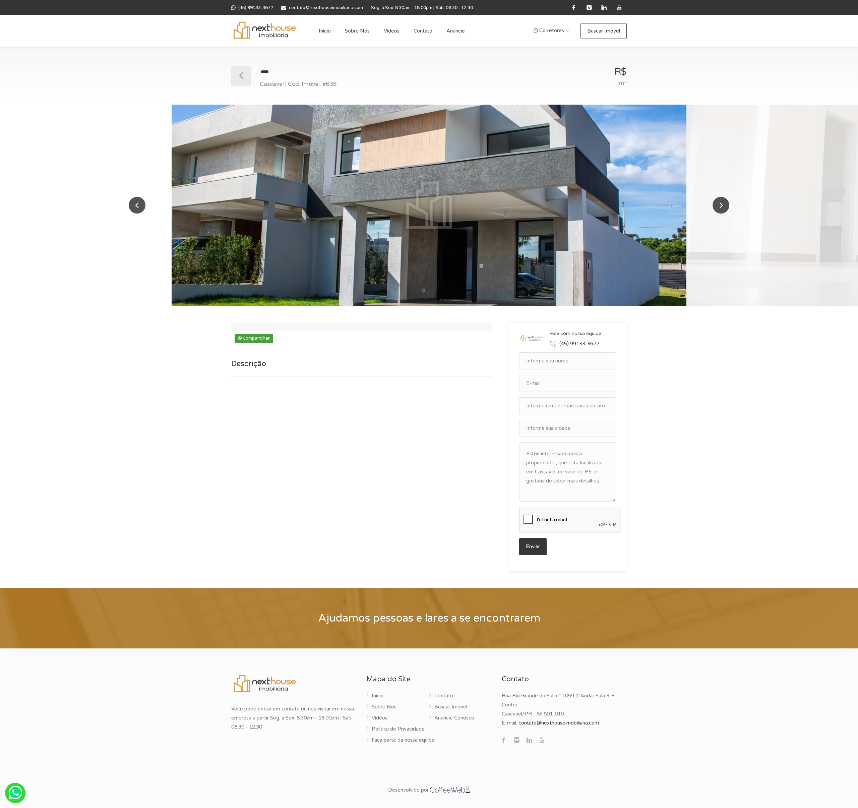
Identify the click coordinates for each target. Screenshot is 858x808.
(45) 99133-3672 (255, 7)
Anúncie (455, 31)
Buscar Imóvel (603, 31)
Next (721, 205)
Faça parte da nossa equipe (403, 740)
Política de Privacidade (398, 729)
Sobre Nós (357, 31)
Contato (423, 31)
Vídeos (392, 31)
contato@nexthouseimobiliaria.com (326, 7)
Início (325, 31)
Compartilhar (256, 338)
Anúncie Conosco (454, 718)
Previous (137, 205)
